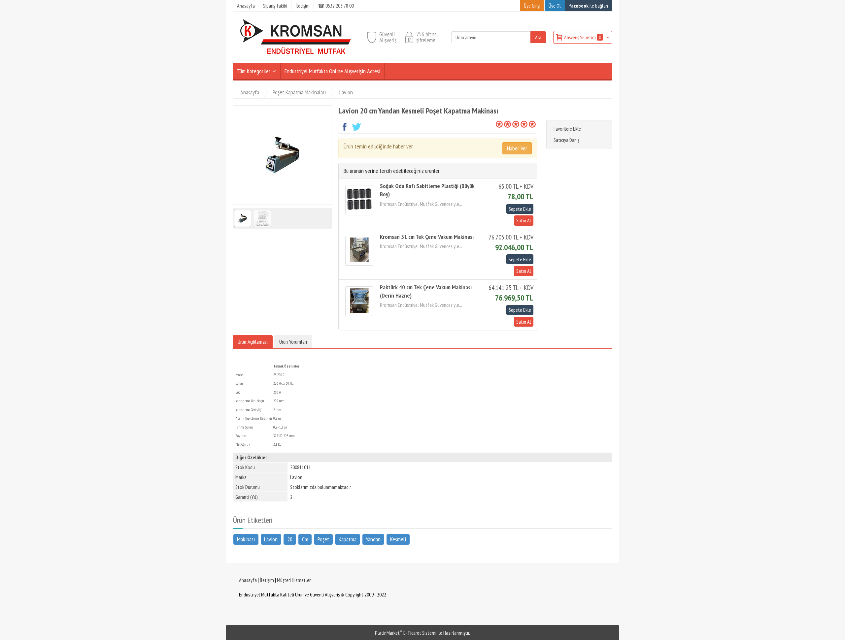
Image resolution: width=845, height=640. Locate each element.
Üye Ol (555, 5)
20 (289, 539)
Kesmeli (398, 539)
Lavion (271, 539)
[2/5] (503, 124)
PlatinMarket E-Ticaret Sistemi (405, 632)
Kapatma (347, 539)
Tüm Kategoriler (253, 71)
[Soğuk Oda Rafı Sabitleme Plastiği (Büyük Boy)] (359, 200)
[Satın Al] (522, 220)
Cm (305, 539)
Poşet (323, 539)
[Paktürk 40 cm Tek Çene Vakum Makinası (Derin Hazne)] (359, 301)
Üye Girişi (532, 5)
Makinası (246, 539)
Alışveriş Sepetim (582, 37)
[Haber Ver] (517, 148)
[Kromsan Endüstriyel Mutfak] (296, 59)
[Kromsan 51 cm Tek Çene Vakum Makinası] (359, 251)
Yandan (373, 539)
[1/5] (499, 124)
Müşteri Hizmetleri (294, 580)
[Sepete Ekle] (519, 209)
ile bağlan (588, 5)
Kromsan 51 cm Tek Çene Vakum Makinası (427, 236)
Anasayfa (248, 580)
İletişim (267, 580)
